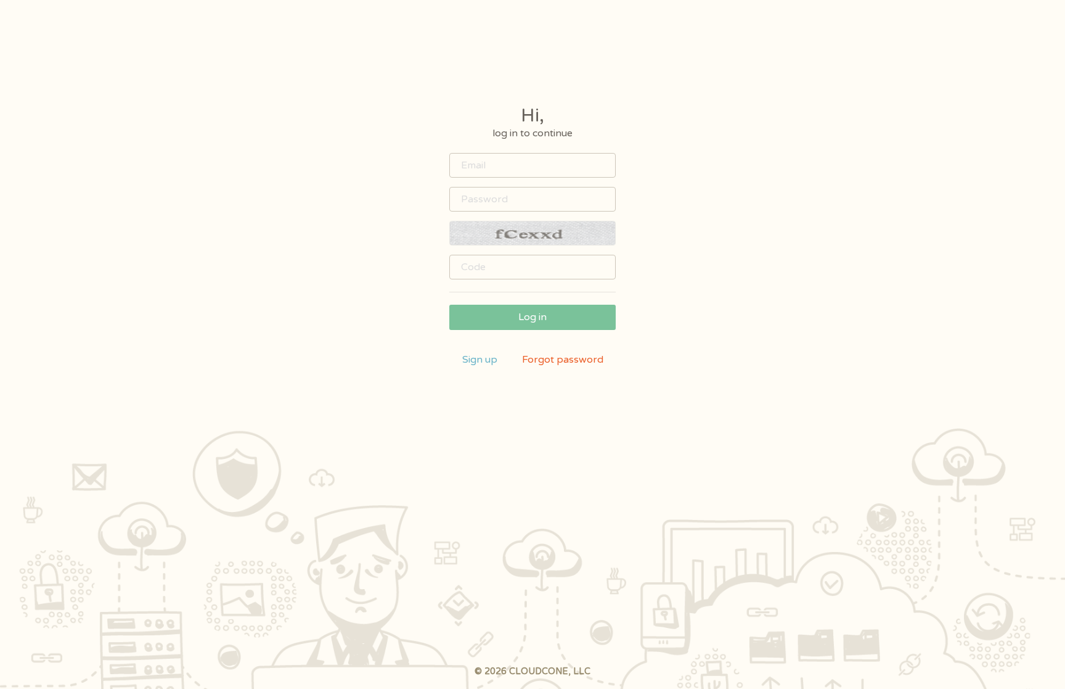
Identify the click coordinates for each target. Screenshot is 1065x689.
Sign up (479, 359)
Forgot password (562, 359)
